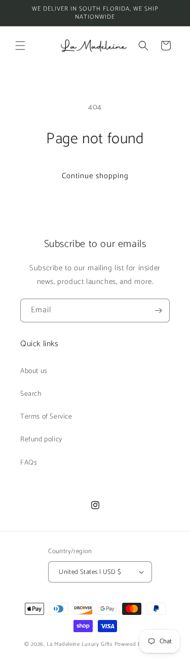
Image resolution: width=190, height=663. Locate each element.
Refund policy (41, 439)
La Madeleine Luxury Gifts (80, 644)
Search (31, 394)
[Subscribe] (158, 310)
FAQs (28, 463)
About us (34, 371)
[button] (20, 45)
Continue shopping (95, 176)
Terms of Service (46, 417)
